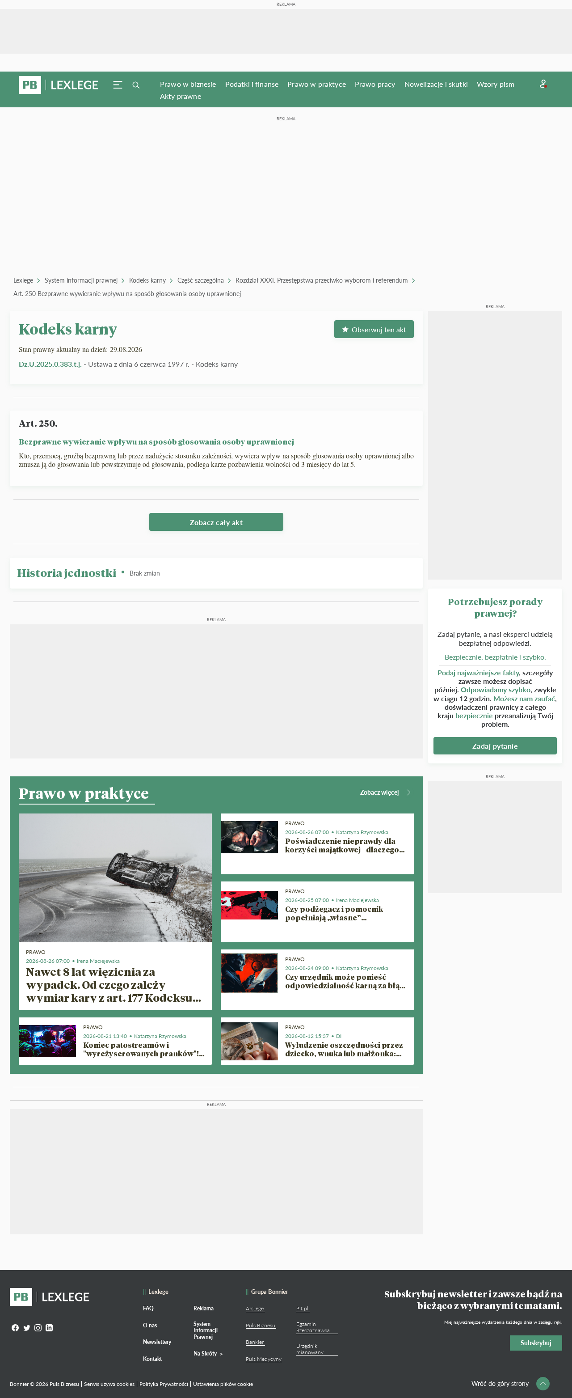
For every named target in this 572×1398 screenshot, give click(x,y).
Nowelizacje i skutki (436, 84)
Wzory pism (496, 84)
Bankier (255, 1342)
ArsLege (255, 1308)
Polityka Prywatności (163, 1384)
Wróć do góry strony (500, 1383)
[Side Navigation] (118, 85)
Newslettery (157, 1342)
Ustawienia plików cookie (223, 1384)
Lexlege (23, 280)
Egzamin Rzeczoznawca (313, 1327)
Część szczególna (200, 280)
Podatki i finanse (252, 84)
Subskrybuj (536, 1343)
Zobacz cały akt (216, 522)
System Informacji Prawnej (205, 1330)
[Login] (543, 84)
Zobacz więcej (379, 792)
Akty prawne (180, 96)
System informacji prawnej (81, 280)
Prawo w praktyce (316, 84)
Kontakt (152, 1359)
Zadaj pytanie (495, 745)
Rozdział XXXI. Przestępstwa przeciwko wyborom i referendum (322, 280)
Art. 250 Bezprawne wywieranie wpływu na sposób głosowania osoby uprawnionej (127, 293)
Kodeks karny (147, 280)
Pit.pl (302, 1308)
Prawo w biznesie (188, 84)
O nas (150, 1325)
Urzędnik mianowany (310, 1349)
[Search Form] (136, 85)
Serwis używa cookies (109, 1384)
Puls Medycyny (264, 1359)
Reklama (203, 1308)
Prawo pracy (375, 84)
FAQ (148, 1308)
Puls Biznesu (260, 1325)
